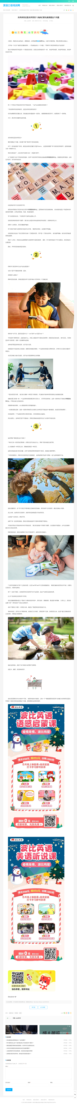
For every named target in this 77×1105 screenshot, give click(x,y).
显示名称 (7, 1082)
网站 (51, 1082)
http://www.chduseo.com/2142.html (41, 1002)
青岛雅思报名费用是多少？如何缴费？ (16, 1040)
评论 (6, 1066)
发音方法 (11, 1013)
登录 (69, 1)
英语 (38, 41)
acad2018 (29, 20)
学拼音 (16, 1013)
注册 (73, 1)
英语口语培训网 (11, 5)
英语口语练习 (52, 5)
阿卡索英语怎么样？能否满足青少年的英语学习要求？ (20, 1042)
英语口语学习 (60, 5)
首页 (39, 5)
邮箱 (29, 1082)
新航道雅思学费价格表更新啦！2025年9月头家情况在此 (20, 1045)
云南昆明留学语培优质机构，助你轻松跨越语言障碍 (19, 1051)
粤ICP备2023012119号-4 (50, 1102)
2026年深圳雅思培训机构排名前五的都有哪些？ (18, 1048)
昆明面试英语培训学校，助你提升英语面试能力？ (19, 1053)
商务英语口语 (68, 5)
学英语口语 (44, 5)
